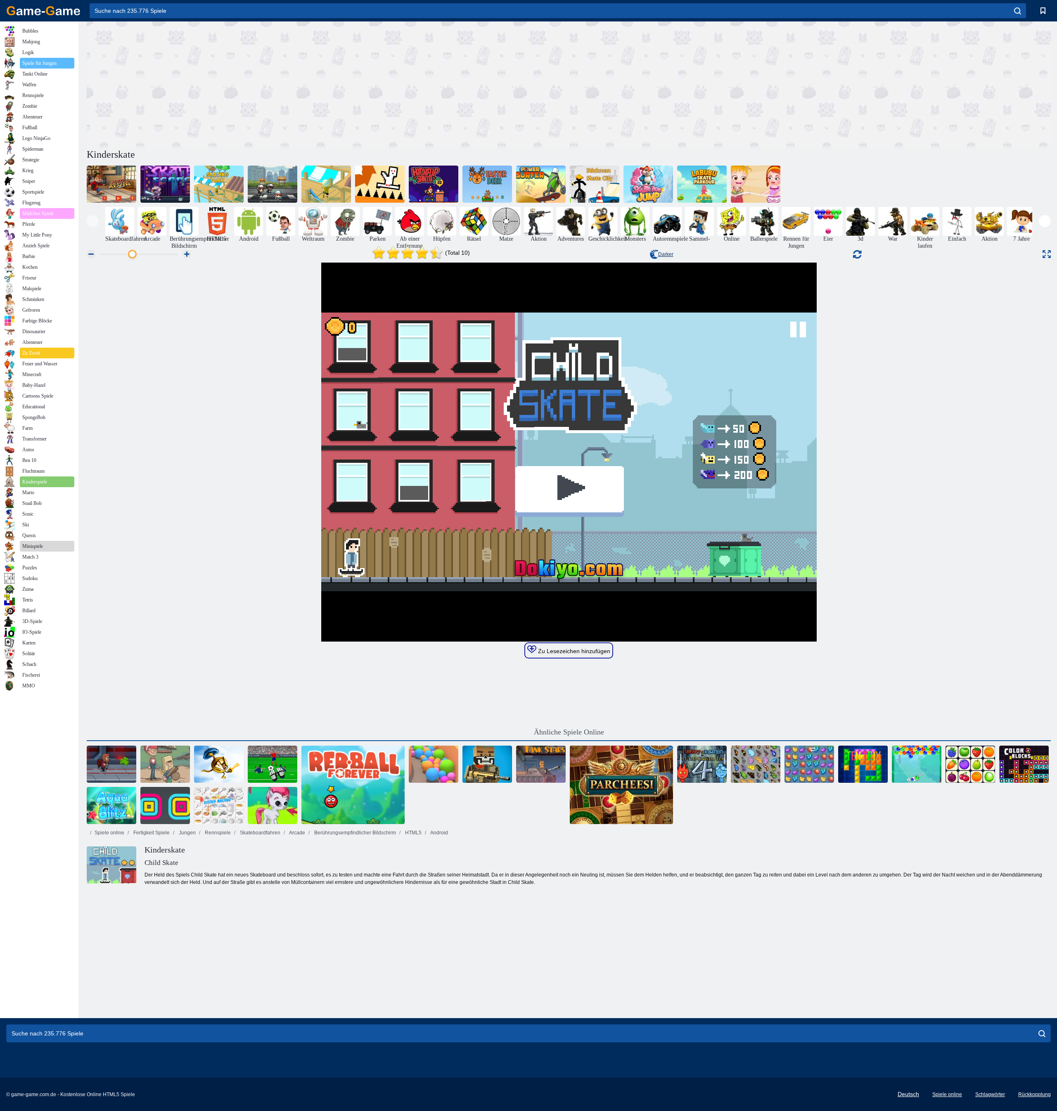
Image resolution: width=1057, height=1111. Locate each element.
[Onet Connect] (970, 764)
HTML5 (413, 833)
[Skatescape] (165, 184)
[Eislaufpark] (219, 184)
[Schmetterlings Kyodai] (755, 764)
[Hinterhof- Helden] (165, 764)
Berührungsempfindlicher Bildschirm (354, 833)
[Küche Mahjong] (219, 805)
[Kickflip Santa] (433, 184)
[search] (1017, 11)
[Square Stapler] (165, 805)
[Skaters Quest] (272, 184)
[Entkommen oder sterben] (380, 184)
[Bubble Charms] (916, 764)
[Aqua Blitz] (111, 805)
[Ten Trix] (863, 764)
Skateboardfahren (259, 833)
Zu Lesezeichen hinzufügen (573, 651)
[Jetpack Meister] (111, 764)
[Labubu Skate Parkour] (702, 184)
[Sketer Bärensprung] (648, 184)
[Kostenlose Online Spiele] (43, 10)
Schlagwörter (990, 1094)
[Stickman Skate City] (594, 184)
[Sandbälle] (433, 764)
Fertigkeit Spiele (151, 833)
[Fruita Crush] (809, 764)
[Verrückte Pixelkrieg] (487, 764)
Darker (665, 254)
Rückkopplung (1034, 1094)
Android (438, 833)
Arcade (296, 833)
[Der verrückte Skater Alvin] (111, 184)
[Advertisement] (327, 84)
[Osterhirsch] (487, 184)
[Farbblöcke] (1024, 764)
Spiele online (109, 833)
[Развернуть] (1047, 254)
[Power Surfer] (541, 184)
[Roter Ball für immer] (353, 785)
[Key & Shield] (219, 764)
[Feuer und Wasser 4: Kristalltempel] (702, 764)
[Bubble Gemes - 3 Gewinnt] (272, 805)
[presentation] (93, 221)
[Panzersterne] (541, 764)
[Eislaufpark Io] (326, 184)
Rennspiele (217, 833)
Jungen (187, 833)
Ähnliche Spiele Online (569, 732)
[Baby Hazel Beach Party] (755, 184)
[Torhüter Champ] (272, 764)
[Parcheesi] (621, 785)
